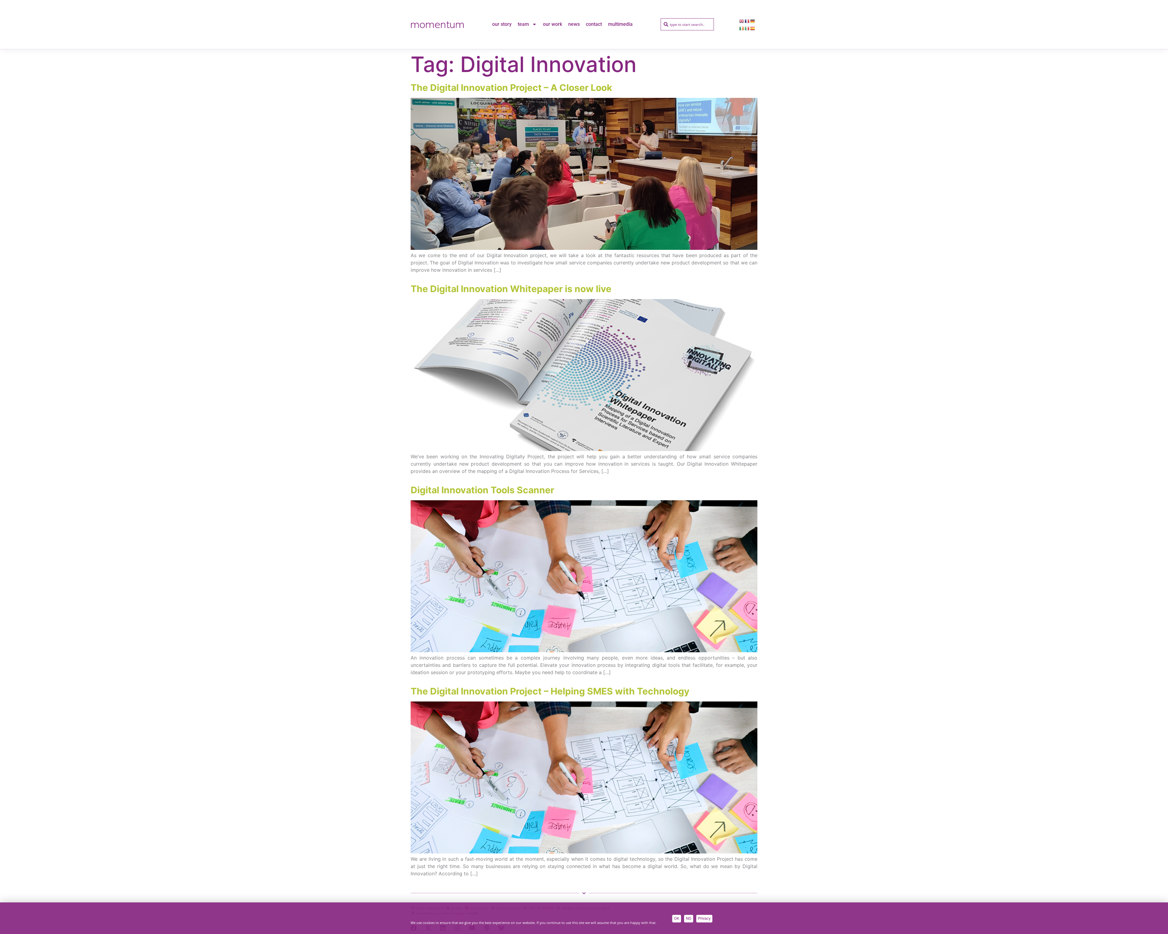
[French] (747, 21)
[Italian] (747, 28)
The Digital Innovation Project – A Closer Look (511, 87)
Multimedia (620, 24)
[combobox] (687, 24)
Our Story (502, 24)
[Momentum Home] (437, 24)
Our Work (552, 24)
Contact (594, 24)
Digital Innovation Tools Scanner (482, 489)
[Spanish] (753, 28)
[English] (742, 21)
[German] (753, 21)
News (574, 24)
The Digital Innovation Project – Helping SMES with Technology (550, 691)
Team (523, 24)
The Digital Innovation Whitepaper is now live (511, 288)
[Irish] (742, 28)
